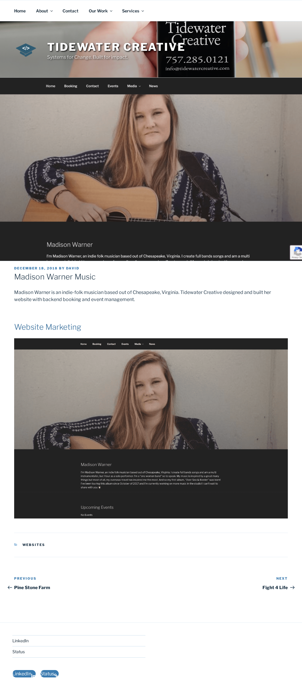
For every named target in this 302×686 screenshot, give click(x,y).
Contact (70, 10)
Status (18, 651)
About (42, 10)
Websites (33, 545)
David (72, 268)
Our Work (98, 10)
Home (20, 10)
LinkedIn (20, 640)
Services (130, 10)
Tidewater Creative (116, 46)
